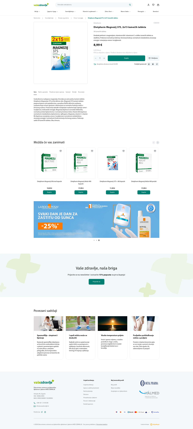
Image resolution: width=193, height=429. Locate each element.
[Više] (96, 219)
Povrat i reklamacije (89, 401)
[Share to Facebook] (157, 64)
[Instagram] (45, 412)
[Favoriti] (153, 5)
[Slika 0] (60, 53)
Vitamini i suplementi (89, 11)
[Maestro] (116, 412)
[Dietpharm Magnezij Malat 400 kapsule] (80, 163)
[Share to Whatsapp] (148, 64)
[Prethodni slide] (153, 142)
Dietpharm (97, 23)
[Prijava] (148, 5)
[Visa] (124, 412)
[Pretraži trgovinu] (130, 5)
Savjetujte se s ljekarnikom (119, 391)
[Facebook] (42, 412)
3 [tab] (99, 240)
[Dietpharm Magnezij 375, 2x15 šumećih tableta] (149, 383)
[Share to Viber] (153, 64)
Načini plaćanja (87, 391)
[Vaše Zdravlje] (41, 4)
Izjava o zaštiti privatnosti (91, 388)
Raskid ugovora (88, 404)
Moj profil (114, 385)
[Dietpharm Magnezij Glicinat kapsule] (49, 163)
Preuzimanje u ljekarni (90, 397)
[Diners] (130, 412)
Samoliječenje (69, 11)
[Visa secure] (146, 412)
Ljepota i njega (51, 11)
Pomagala (141, 11)
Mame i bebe (125, 11)
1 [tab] (94, 240)
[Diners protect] (149, 412)
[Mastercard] (120, 412)
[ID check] (139, 412)
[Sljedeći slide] (157, 142)
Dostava (85, 394)
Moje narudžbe (115, 388)
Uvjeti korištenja (88, 385)
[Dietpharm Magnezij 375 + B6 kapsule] (112, 163)
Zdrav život (108, 11)
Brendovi (156, 11)
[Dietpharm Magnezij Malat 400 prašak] (143, 163)
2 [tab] (96, 240)
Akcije (36, 11)
